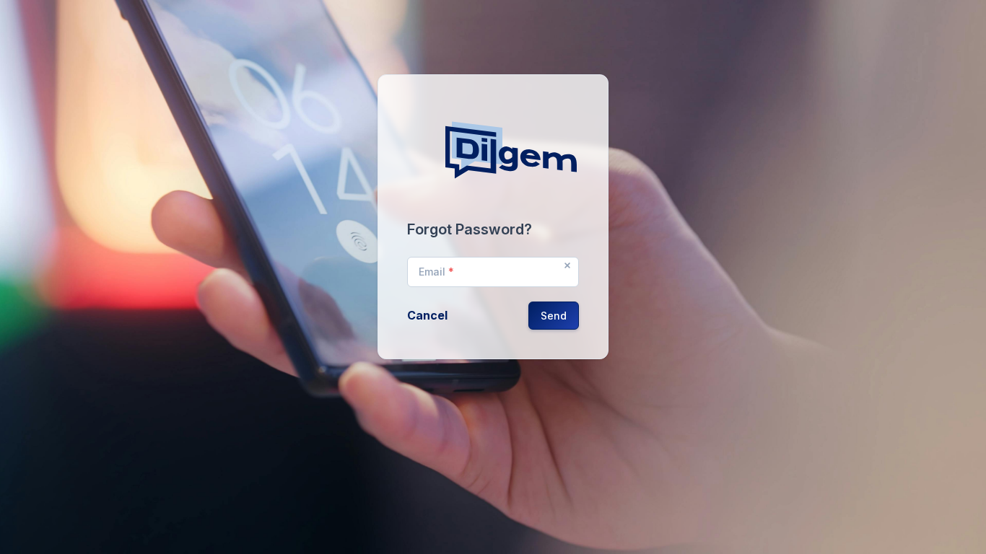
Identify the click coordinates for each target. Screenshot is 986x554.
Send (554, 315)
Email (436, 271)
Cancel (427, 315)
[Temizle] (567, 265)
